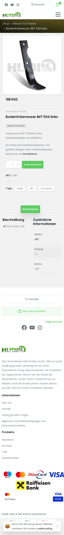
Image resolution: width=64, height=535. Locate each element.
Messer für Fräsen (24, 23)
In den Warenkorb (32, 164)
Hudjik (20, 188)
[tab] (30, 209)
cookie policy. (45, 528)
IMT (32, 188)
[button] (56, 41)
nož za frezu (46, 188)
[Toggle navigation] (58, 14)
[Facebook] (6, 5)
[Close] (57, 526)
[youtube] (12, 5)
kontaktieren (30, 153)
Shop (6, 23)
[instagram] (18, 5)
